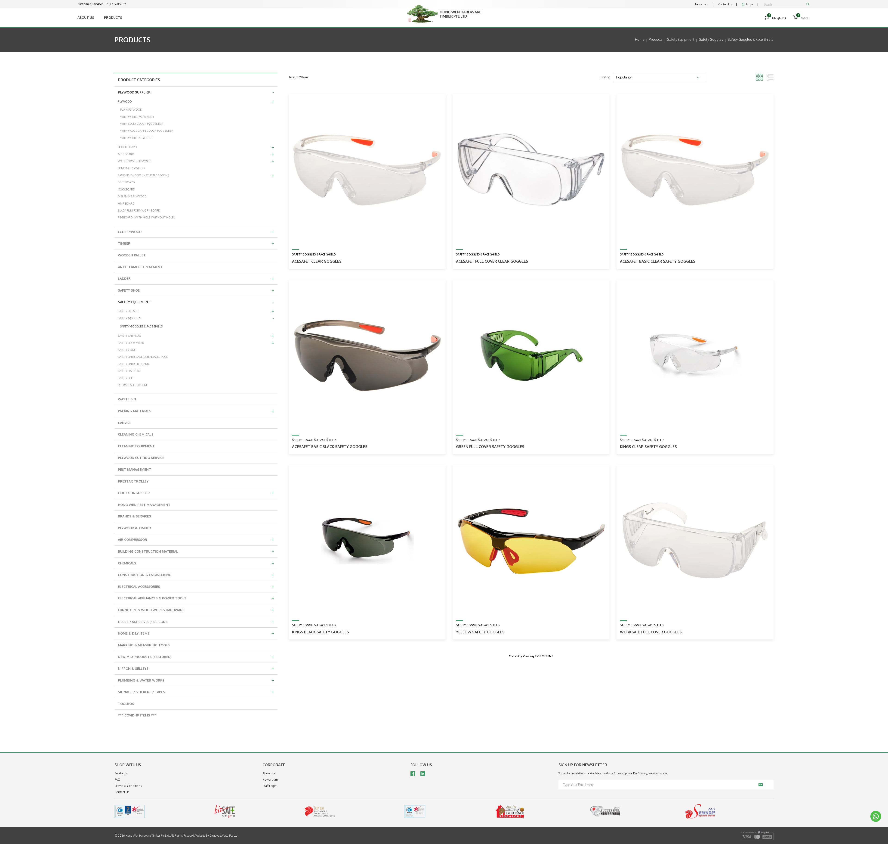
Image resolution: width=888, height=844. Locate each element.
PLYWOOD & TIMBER (134, 528)
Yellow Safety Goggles (480, 632)
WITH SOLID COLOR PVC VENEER (141, 123)
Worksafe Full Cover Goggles (651, 632)
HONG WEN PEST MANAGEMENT (144, 505)
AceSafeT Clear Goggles (317, 261)
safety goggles (711, 39)
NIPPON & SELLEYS (196, 668)
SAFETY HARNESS (129, 371)
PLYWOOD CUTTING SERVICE (141, 458)
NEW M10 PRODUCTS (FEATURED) (196, 656)
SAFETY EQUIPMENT (196, 302)
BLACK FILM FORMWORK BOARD (139, 210)
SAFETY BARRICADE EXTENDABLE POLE (143, 356)
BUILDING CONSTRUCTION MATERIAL (196, 551)
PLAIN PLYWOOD (131, 109)
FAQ (117, 779)
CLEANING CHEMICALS (136, 434)
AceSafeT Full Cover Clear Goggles (492, 261)
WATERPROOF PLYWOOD (196, 161)
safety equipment (680, 39)
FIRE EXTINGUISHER (196, 492)
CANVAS (124, 423)
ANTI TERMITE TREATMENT (140, 267)
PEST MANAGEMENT (134, 469)
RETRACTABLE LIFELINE (133, 385)
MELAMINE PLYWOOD (132, 196)
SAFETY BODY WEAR (196, 343)
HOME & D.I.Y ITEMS (196, 633)
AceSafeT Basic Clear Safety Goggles (657, 261)
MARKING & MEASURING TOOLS (144, 645)
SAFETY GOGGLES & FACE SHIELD (141, 326)
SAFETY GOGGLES (196, 318)
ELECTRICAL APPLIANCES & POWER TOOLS (196, 598)
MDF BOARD (196, 154)
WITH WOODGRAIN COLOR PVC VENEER (146, 130)
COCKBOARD (126, 189)
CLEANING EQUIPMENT (136, 446)
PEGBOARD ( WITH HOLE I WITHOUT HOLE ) (146, 217)
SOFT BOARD (126, 182)
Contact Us (725, 4)
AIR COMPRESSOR (196, 539)
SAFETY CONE (127, 350)
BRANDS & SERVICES (134, 516)
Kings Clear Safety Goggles (648, 446)
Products (113, 17)
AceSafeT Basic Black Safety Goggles (329, 446)
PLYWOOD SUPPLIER (196, 92)
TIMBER (196, 243)
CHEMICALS (196, 563)
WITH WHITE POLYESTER (136, 138)
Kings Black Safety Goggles (320, 632)
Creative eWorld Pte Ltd (223, 835)
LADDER (196, 278)
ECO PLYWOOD (196, 231)
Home (639, 39)
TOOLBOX (126, 704)
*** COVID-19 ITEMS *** (137, 715)
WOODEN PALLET (132, 255)
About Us (85, 17)
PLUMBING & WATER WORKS (196, 680)
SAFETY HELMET (196, 311)
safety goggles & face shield (751, 39)
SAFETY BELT (126, 378)
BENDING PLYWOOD (131, 168)
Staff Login (269, 786)
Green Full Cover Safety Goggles (490, 446)
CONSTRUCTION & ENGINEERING (196, 574)
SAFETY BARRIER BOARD (133, 364)
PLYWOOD (196, 101)
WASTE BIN (127, 399)
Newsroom (701, 4)
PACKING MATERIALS (196, 411)
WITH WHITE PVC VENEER (137, 116)
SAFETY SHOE (196, 290)
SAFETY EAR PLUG (196, 336)
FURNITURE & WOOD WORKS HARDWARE (196, 610)
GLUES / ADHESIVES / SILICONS (196, 621)
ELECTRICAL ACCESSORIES (196, 586)
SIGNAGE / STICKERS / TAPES (196, 691)
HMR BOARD (126, 203)
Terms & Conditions (128, 786)
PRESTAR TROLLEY (133, 481)
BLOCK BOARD (196, 147)
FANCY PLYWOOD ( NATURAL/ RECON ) (196, 175)
